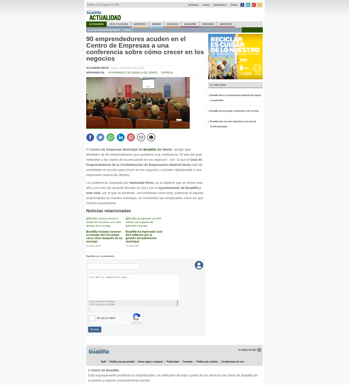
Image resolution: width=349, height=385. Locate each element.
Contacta (187, 361)
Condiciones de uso (233, 361)
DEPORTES (140, 24)
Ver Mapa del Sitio (247, 350)
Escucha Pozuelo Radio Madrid (104, 30)
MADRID (156, 24)
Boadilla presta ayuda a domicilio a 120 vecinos (234, 111)
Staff (103, 361)
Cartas (206, 5)
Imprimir (151, 137)
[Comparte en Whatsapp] (111, 137)
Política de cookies (207, 361)
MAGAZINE (190, 24)
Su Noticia (193, 5)
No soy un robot (106, 317)
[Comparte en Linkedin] (121, 137)
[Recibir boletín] (131, 137)
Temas (233, 5)
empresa (167, 72)
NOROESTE (226, 24)
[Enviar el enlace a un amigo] (141, 137)
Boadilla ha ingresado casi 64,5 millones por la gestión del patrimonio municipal (144, 236)
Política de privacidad (122, 361)
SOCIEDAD (172, 24)
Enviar (95, 329)
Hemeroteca (220, 5)
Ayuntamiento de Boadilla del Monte (133, 72)
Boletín (127, 30)
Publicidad (173, 361)
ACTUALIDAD (96, 24)
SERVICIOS (208, 24)
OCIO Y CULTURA (119, 24)
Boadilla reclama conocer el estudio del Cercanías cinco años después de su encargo (104, 236)
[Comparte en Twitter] (100, 137)
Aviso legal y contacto (150, 361)
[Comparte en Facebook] (90, 137)
